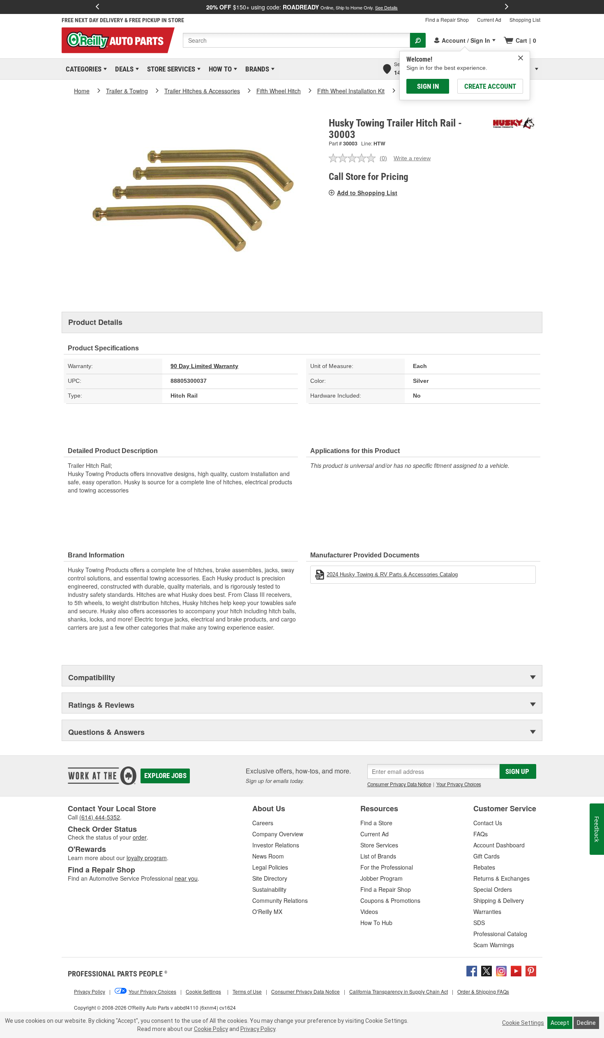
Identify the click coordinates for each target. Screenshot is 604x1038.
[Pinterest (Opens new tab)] (531, 970)
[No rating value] (354, 158)
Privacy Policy (257, 1029)
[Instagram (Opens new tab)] (501, 970)
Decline (586, 1023)
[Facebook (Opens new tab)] (471, 970)
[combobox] (296, 40)
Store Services (169, 69)
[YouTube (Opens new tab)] (516, 970)
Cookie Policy (211, 1029)
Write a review (412, 158)
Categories (82, 69)
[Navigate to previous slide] (97, 7)
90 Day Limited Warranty (204, 366)
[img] (520, 57)
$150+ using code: (302, 7)
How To (219, 69)
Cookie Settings (523, 1023)
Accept (560, 1023)
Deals (123, 69)
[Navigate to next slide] (506, 7)
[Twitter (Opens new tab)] (486, 970)
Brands (255, 69)
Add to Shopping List (367, 193)
